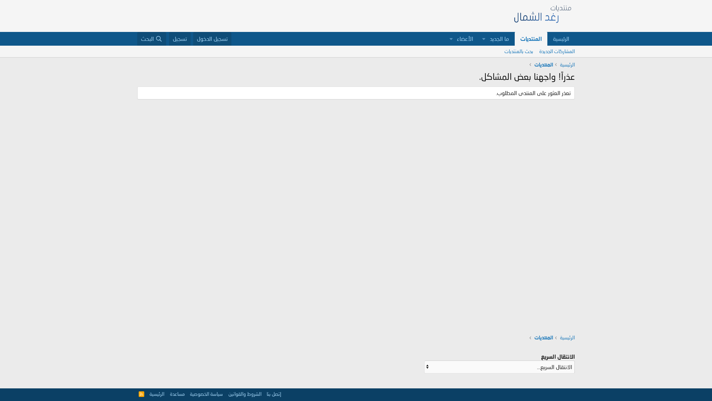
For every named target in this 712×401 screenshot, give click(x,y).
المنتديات (531, 38)
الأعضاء (465, 38)
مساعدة (177, 394)
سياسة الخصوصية (206, 394)
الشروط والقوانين (244, 394)
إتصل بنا (274, 394)
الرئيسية (561, 38)
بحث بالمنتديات (518, 51)
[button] (484, 39)
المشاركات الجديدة (557, 51)
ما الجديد (499, 38)
